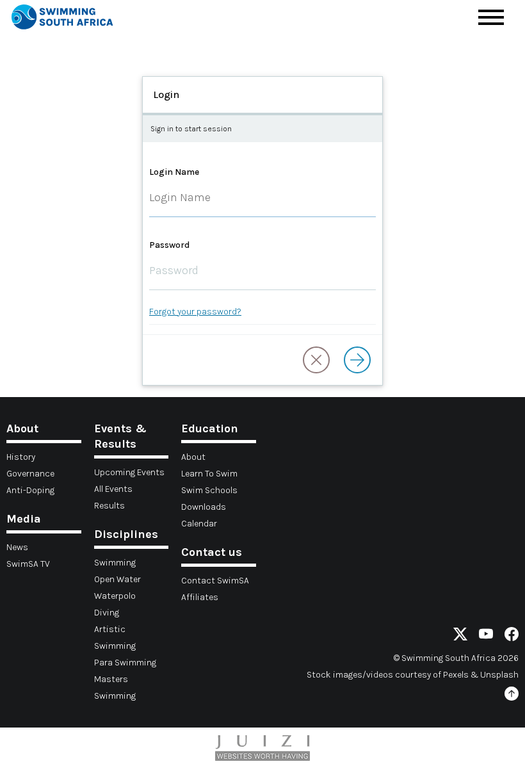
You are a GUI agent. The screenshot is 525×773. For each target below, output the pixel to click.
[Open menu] (491, 17)
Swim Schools (209, 490)
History (20, 457)
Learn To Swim (209, 473)
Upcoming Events (129, 472)
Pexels (456, 674)
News (17, 547)
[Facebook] (512, 636)
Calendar (199, 523)
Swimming (115, 562)
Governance (30, 473)
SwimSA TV (28, 563)
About (193, 457)
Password (169, 245)
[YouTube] (486, 636)
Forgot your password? (195, 311)
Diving (106, 612)
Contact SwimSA (215, 580)
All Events (113, 489)
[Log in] (357, 359)
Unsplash (499, 674)
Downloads (203, 506)
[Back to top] (512, 695)
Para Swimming (125, 662)
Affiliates (199, 597)
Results (109, 505)
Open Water (117, 579)
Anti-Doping (30, 490)
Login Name (174, 172)
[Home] (62, 18)
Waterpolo (115, 595)
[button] (316, 359)
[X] (460, 636)
